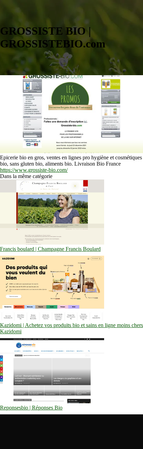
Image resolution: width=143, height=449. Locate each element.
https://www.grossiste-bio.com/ (34, 170)
